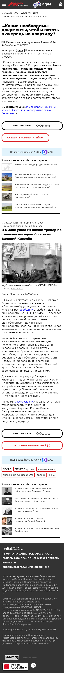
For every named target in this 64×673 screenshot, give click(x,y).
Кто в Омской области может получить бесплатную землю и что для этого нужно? (36, 175)
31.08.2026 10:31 (10, 222)
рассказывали (24, 401)
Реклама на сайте (14, 553)
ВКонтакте (17, 288)
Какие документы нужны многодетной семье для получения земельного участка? (37, 185)
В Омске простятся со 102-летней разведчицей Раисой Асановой (31, 519)
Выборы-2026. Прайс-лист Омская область (30, 558)
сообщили (26, 309)
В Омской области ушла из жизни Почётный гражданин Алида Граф (36, 509)
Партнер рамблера (29, 658)
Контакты (9, 562)
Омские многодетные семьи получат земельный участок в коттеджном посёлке (35, 205)
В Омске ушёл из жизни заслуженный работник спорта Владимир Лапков (33, 489)
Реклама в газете (40, 553)
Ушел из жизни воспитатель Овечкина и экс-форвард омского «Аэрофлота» (36, 499)
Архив (19, 50)
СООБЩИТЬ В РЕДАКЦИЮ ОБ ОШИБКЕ (25, 567)
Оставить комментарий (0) (25, 137)
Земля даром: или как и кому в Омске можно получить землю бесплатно (29, 110)
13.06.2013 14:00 (10, 12)
